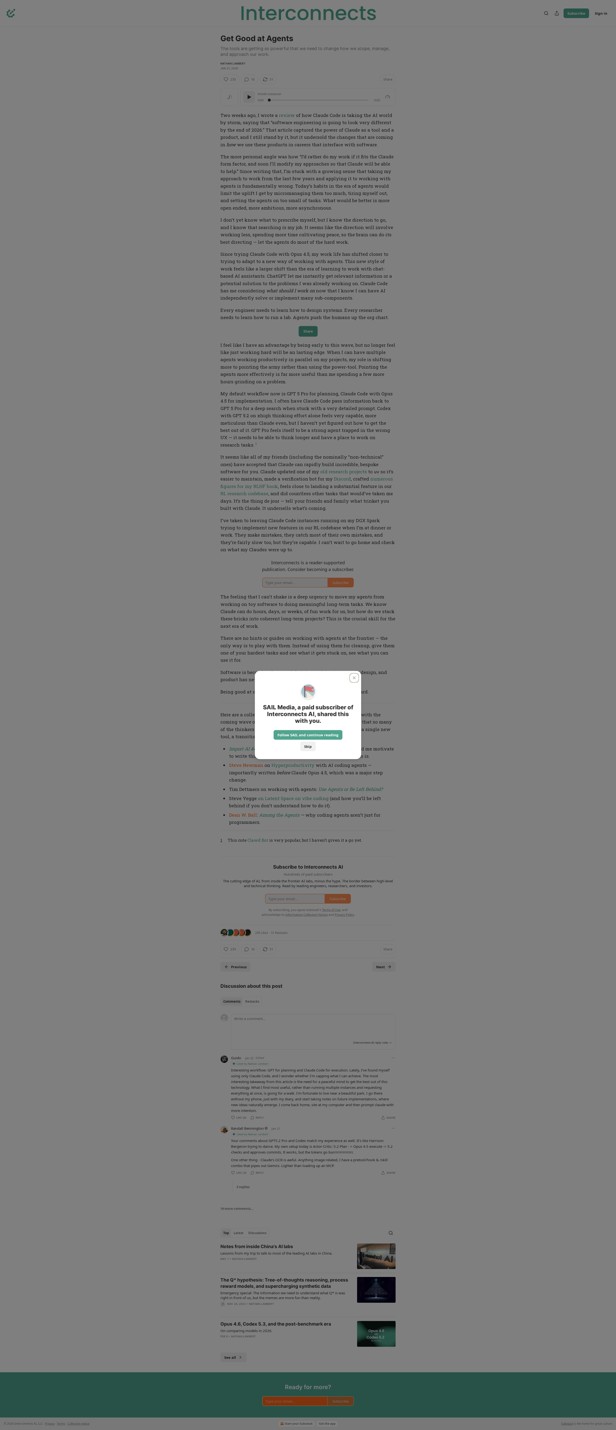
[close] (354, 678)
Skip (308, 746)
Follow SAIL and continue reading (308, 734)
